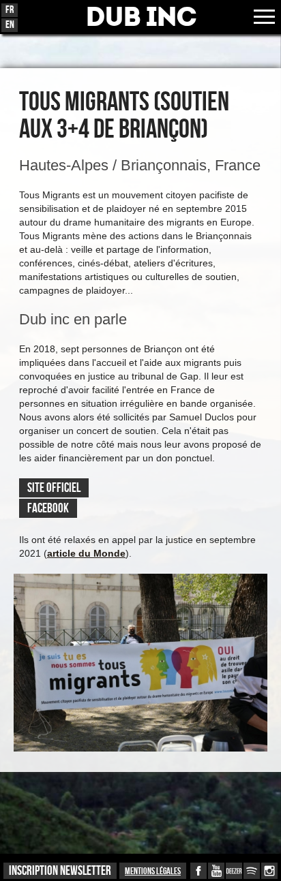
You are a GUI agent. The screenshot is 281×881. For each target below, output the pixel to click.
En (9, 24)
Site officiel (53, 488)
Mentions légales (153, 871)
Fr (9, 9)
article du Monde (86, 553)
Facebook (48, 508)
